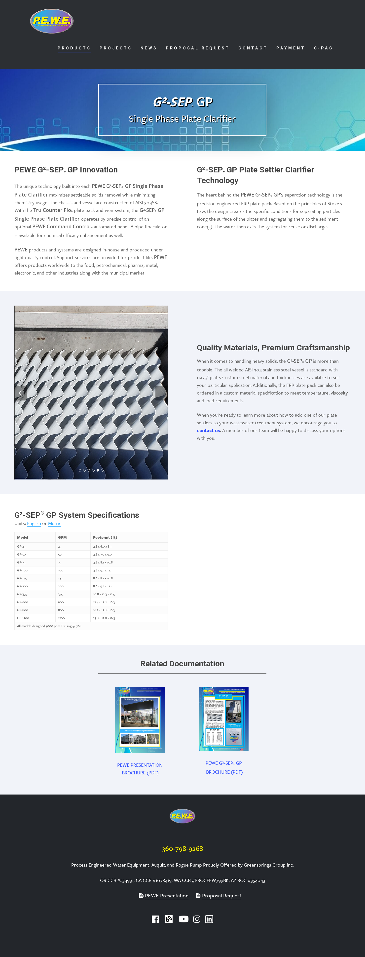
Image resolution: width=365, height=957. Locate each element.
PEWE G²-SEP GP (224, 762)
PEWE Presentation (166, 895)
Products (74, 48)
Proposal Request (198, 48)
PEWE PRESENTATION (140, 764)
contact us (208, 430)
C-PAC (323, 48)
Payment (290, 48)
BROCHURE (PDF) (140, 772)
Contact (253, 48)
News (149, 48)
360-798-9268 (182, 848)
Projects (116, 48)
